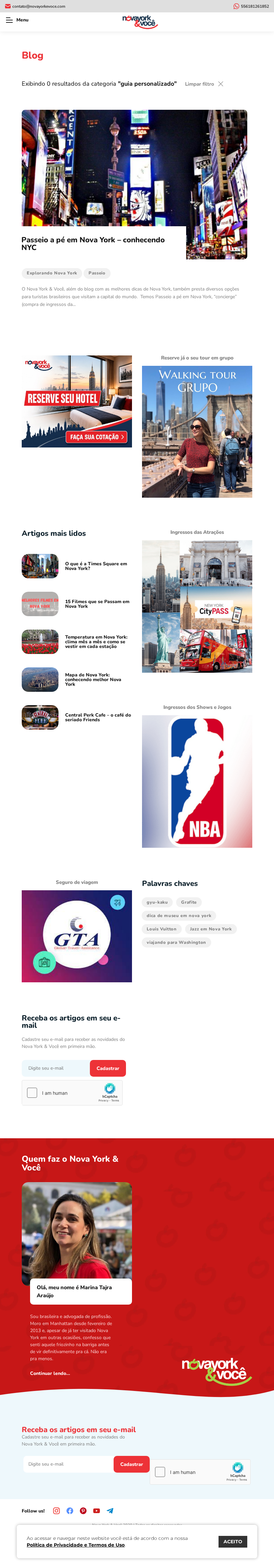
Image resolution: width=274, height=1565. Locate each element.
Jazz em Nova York (211, 929)
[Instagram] (56, 1511)
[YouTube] (97, 1511)
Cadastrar (108, 1068)
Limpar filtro (199, 84)
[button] (9, 20)
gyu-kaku (157, 902)
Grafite (189, 902)
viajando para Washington (176, 942)
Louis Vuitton (161, 929)
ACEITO (233, 1542)
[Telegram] (110, 1511)
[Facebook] (70, 1511)
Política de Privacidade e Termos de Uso (76, 1545)
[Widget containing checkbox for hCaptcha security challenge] (72, 1092)
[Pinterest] (83, 1511)
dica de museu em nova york (179, 916)
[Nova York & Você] (140, 21)
